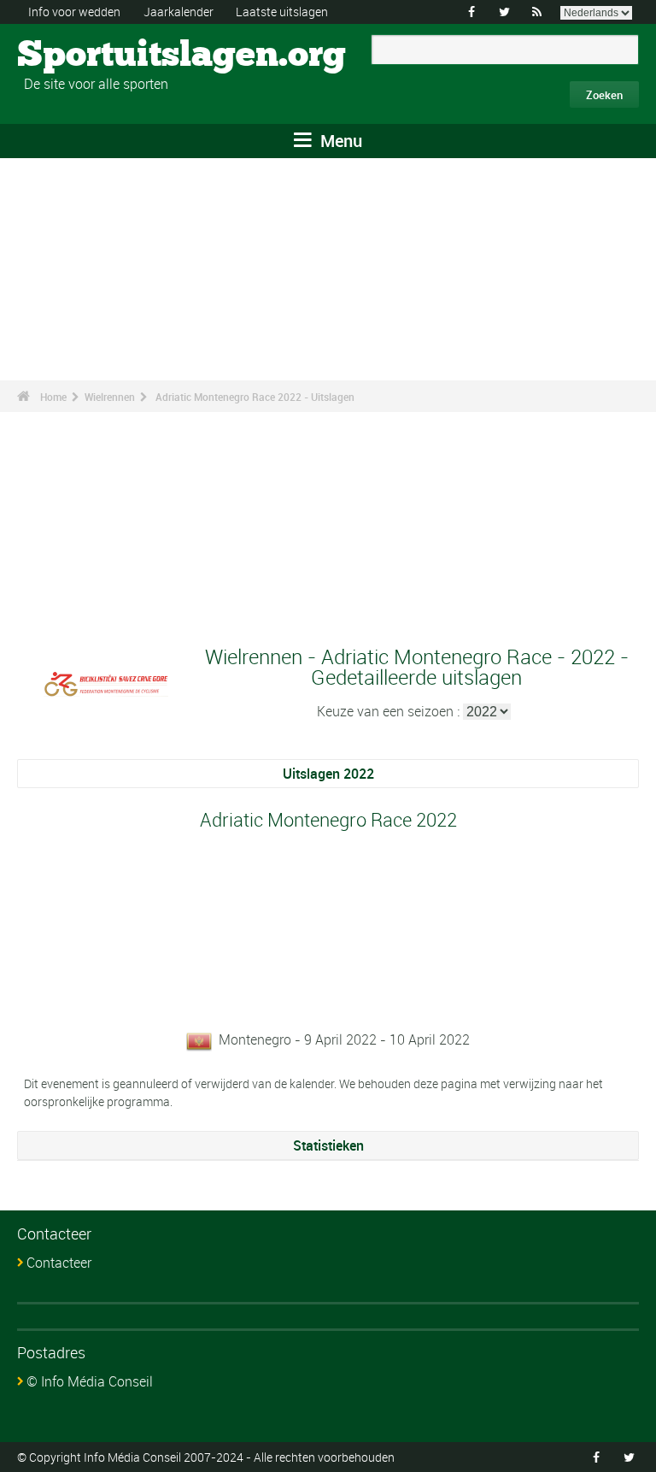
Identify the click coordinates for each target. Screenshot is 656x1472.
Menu (339, 140)
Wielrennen (110, 396)
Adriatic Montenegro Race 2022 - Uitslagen (254, 396)
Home (53, 396)
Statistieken (328, 1145)
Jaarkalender (179, 11)
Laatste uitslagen (282, 11)
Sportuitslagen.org (81, 56)
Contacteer (58, 1262)
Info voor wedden (74, 11)
